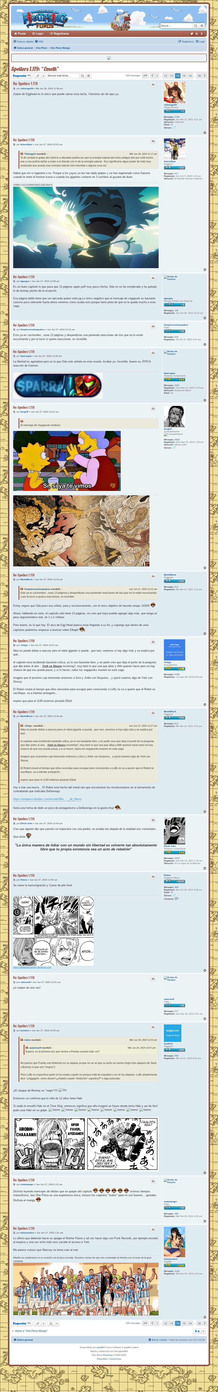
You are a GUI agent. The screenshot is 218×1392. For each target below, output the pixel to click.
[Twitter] (192, 34)
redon (27, 1040)
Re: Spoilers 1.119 (25, 83)
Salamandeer (171, 1259)
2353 (177, 858)
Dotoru (167, 875)
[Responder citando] (153, 84)
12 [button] (165, 76)
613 (176, 587)
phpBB (100, 1347)
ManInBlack (170, 575)
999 (176, 887)
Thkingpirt (30, 154)
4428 (177, 674)
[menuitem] (39, 41)
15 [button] (183, 76)
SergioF (168, 429)
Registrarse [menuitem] (61, 33)
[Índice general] (61, 18)
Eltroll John (170, 846)
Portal (22, 33)
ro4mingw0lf (170, 105)
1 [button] (157, 76)
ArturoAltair (170, 161)
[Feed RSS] (197, 34)
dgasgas (168, 298)
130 (176, 310)
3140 (177, 1271)
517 (176, 173)
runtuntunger (170, 1201)
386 (176, 1213)
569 (176, 1056)
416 (176, 337)
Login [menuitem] (39, 33)
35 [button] (199, 76)
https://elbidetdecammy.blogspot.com (32, 967)
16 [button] (190, 76)
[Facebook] (201, 34)
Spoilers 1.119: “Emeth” (35, 68)
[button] (145, 75)
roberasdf (169, 999)
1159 (177, 117)
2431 (177, 385)
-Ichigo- (168, 662)
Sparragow (169, 373)
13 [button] (171, 76)
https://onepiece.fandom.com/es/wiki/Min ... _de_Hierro (47, 799)
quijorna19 (35, 1047)
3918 (177, 439)
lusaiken (168, 1043)
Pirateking (108, 1355)
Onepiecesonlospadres (176, 325)
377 (176, 1011)
